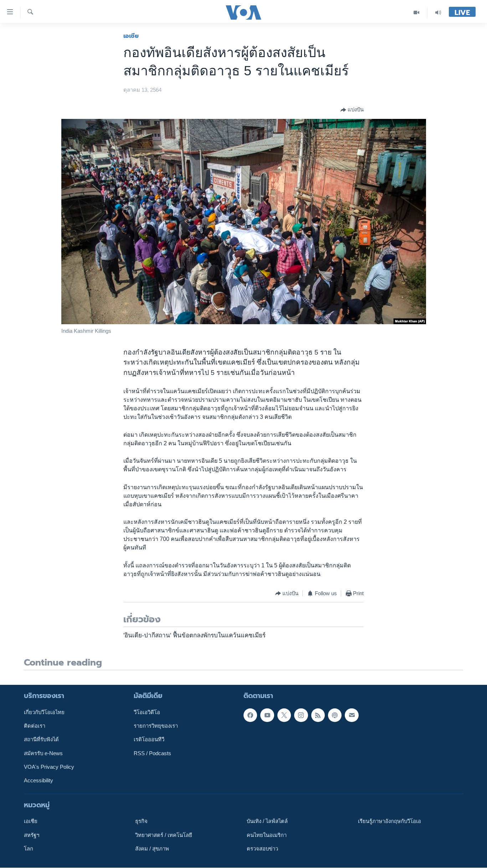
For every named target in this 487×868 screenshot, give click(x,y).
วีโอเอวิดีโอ (147, 712)
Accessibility (38, 781)
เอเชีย (131, 35)
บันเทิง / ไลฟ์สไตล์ (267, 821)
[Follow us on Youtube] (267, 715)
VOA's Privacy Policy (49, 767)
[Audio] (438, 12)
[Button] (352, 110)
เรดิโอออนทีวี (149, 740)
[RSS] (318, 715)
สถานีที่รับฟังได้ (41, 740)
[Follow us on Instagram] (301, 715)
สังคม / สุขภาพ (152, 849)
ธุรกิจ (141, 821)
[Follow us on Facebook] (250, 715)
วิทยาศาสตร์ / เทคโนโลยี (163, 835)
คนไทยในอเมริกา (267, 835)
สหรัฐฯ (31, 835)
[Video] (416, 12)
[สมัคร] (351, 715)
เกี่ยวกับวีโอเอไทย (44, 712)
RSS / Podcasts (152, 753)
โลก (28, 849)
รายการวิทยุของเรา (156, 726)
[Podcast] (335, 715)
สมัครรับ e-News (43, 753)
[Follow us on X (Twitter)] (284, 715)
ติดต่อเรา (34, 726)
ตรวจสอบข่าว (262, 849)
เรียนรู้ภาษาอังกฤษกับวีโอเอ (389, 821)
